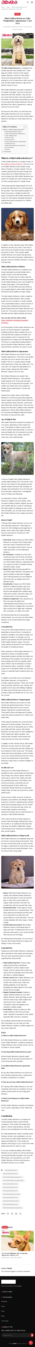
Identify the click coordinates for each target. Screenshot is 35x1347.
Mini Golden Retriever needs (10, 1201)
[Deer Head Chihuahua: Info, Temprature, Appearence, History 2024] (17, 1241)
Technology (4, 1321)
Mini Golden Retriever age (10, 1173)
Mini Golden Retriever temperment (12, 1208)
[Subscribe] (32, 1335)
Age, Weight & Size (11, 135)
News (3, 1316)
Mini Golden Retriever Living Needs (15, 145)
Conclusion (7, 151)
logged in (13, 1271)
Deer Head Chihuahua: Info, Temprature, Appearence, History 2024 (15, 1254)
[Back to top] (31, 1343)
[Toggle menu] (32, 2)
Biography (4, 1301)
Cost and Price (10, 139)
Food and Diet (10, 147)
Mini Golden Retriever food (10, 1197)
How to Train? (10, 137)
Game (3, 1306)
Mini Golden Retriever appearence (12, 1177)
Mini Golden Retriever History (14, 131)
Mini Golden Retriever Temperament (16, 141)
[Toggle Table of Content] (24, 127)
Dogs (8, 7)
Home (2, 7)
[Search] (28, 2)
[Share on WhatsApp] (20, 1213)
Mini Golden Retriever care (10, 1184)
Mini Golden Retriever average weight (13, 1180)
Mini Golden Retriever (11, 1170)
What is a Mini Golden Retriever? (13, 129)
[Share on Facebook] (12, 1213)
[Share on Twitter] (8, 1213)
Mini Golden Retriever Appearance (15, 133)
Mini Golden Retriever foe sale (11, 1194)
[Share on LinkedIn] (16, 1213)
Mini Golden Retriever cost (10, 1187)
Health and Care (10, 143)
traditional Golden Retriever (13, 164)
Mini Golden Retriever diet (10, 1190)
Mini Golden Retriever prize (10, 1204)
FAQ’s (8, 149)
